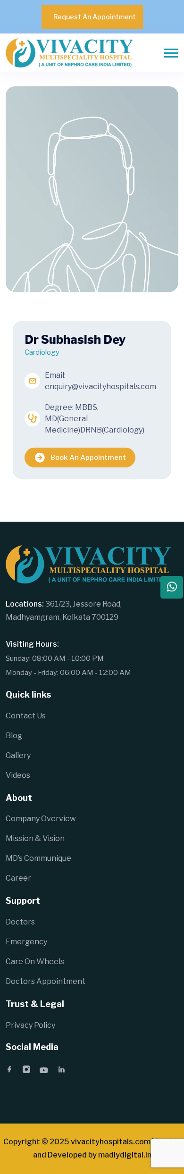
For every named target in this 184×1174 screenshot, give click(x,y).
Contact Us (26, 715)
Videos (18, 775)
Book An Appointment (88, 457)
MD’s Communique (38, 858)
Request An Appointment (94, 17)
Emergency (26, 941)
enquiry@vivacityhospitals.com (100, 386)
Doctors (20, 921)
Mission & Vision (35, 838)
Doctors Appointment (45, 981)
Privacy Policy (30, 1025)
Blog (14, 735)
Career (18, 878)
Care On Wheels (35, 961)
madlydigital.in (124, 1154)
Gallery (18, 755)
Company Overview (41, 818)
